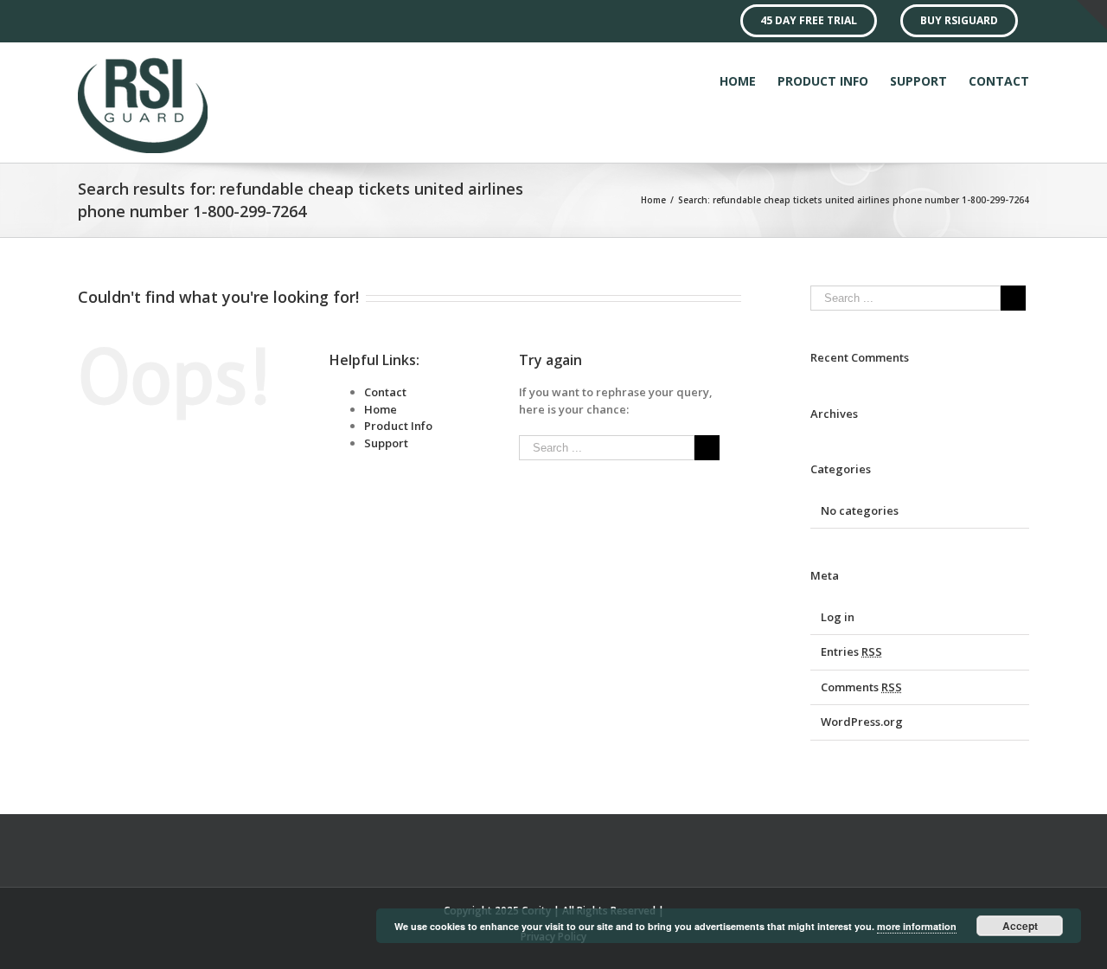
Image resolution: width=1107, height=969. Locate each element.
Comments (861, 687)
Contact (385, 392)
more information (917, 926)
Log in (837, 617)
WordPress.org (862, 721)
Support (386, 443)
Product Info (398, 425)
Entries (851, 651)
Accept (1020, 926)
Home (380, 409)
